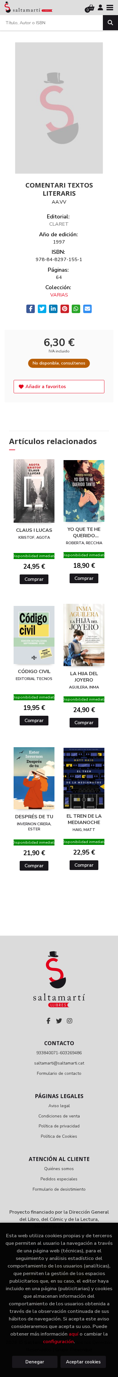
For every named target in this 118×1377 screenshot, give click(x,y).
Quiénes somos (59, 1169)
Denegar (34, 1362)
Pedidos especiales (59, 1179)
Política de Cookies (59, 1136)
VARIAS (59, 295)
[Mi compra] (91, 7)
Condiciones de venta (59, 1116)
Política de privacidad (59, 1126)
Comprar (34, 579)
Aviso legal (59, 1106)
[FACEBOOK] (48, 1020)
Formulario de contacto (59, 1073)
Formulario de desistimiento (59, 1189)
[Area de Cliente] (100, 8)
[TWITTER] (59, 1020)
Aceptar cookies (83, 1362)
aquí (73, 1333)
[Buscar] (110, 22)
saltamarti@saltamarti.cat (59, 1063)
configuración (58, 1341)
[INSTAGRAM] (69, 1020)
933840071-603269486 (59, 1053)
